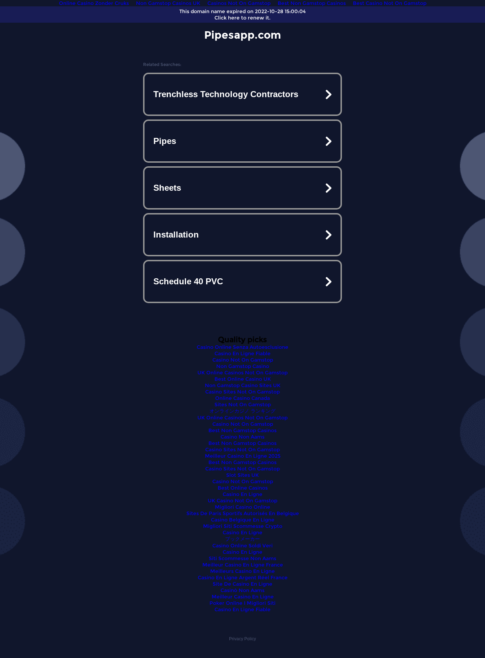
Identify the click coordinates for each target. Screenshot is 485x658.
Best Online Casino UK (242, 379)
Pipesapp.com (242, 34)
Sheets (167, 188)
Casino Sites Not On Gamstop (242, 392)
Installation (176, 234)
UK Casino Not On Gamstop (242, 500)
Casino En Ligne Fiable (242, 353)
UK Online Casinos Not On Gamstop (242, 372)
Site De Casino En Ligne (242, 584)
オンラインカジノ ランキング (242, 411)
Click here (227, 18)
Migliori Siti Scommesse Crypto (242, 526)
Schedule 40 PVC (188, 281)
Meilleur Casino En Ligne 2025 (242, 456)
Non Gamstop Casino (242, 366)
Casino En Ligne (242, 494)
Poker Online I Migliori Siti (242, 603)
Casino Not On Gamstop (242, 360)
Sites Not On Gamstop (242, 404)
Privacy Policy (242, 638)
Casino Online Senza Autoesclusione (242, 347)
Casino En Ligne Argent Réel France (243, 577)
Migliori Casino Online (242, 507)
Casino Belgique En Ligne (242, 520)
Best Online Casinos (243, 488)
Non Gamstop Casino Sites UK (242, 385)
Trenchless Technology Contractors (225, 94)
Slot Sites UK (242, 475)
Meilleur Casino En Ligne (243, 596)
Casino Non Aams (242, 437)
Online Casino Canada (242, 398)
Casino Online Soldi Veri (242, 545)
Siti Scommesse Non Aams (242, 558)
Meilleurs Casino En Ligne (242, 571)
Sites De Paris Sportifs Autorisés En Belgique (242, 513)
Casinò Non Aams (242, 590)
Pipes (164, 141)
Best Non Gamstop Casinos (242, 430)
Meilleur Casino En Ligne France (242, 565)
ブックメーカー (242, 539)
